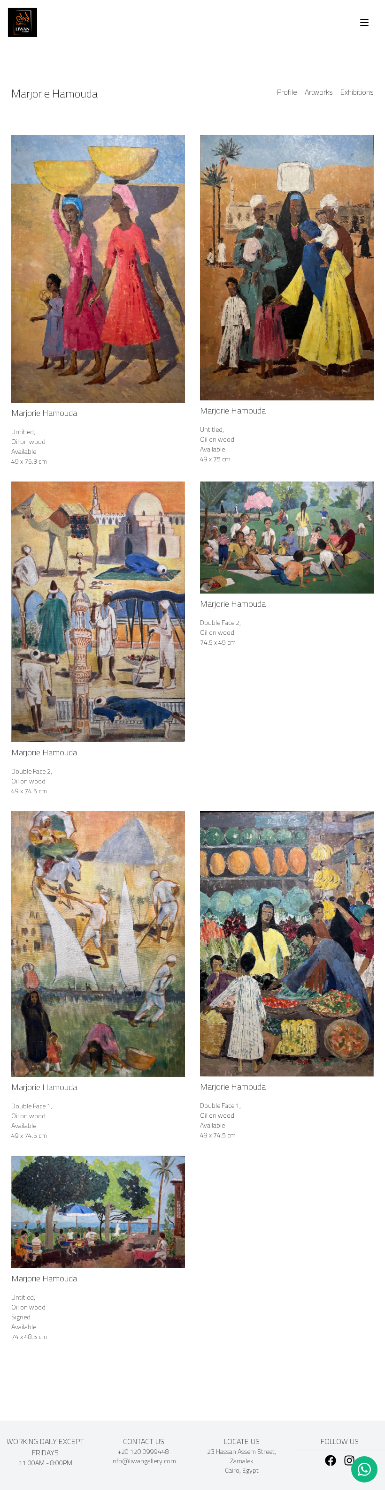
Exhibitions (357, 92)
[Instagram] (349, 1460)
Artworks (319, 92)
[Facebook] (330, 1460)
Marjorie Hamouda (54, 93)
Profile (287, 92)
